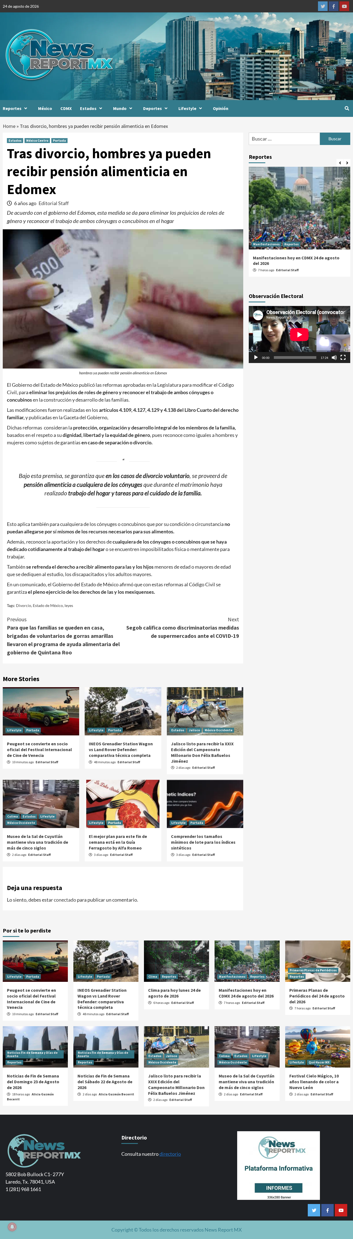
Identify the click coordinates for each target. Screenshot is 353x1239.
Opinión (220, 108)
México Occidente (218, 730)
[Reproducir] (256, 357)
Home (9, 126)
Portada (59, 140)
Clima (152, 976)
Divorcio (23, 605)
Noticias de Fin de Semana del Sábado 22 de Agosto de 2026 (104, 1081)
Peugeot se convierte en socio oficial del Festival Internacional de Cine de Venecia (39, 749)
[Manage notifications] (12, 1226)
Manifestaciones (266, 244)
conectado (65, 900)
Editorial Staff (54, 203)
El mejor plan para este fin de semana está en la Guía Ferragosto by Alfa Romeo (118, 842)
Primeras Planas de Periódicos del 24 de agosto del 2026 (317, 995)
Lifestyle (187, 108)
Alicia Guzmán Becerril (116, 1094)
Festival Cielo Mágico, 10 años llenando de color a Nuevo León (314, 1081)
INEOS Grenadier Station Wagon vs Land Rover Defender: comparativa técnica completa (121, 749)
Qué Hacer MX (319, 1062)
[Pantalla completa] (343, 357)
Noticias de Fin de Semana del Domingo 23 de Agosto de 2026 (33, 1081)
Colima (12, 816)
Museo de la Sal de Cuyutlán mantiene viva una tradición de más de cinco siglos (37, 842)
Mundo (120, 108)
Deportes (152, 108)
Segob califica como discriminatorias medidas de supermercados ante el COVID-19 (182, 627)
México (45, 108)
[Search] (346, 108)
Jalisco (194, 730)
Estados (88, 108)
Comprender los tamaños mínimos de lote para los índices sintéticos (203, 842)
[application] (299, 334)
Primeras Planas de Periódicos (313, 970)
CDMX (66, 108)
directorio (170, 1154)
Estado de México (48, 605)
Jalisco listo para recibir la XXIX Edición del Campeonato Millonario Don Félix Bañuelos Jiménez (202, 752)
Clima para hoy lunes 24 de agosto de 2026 (174, 993)
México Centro (37, 140)
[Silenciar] (334, 357)
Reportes (12, 108)
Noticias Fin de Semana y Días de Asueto (32, 1054)
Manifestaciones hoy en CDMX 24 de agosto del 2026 (246, 993)
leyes (69, 605)
